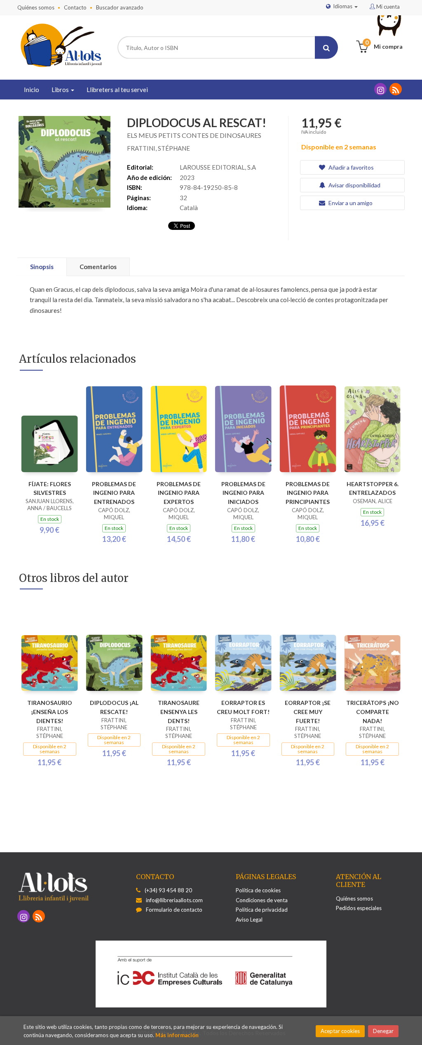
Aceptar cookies (340, 1031)
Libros (61, 89)
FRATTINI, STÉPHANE (158, 148)
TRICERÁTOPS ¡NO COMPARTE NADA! (372, 711)
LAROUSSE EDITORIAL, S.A (218, 167)
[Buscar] (326, 47)
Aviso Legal (249, 919)
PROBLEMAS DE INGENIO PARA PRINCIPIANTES (308, 493)
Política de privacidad (262, 909)
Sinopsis (42, 266)
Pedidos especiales (359, 908)
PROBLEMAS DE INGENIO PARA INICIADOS (243, 493)
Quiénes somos (35, 7)
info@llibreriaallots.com (174, 900)
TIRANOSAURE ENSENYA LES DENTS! (178, 711)
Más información (177, 1035)
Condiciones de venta (262, 900)
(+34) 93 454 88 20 (168, 890)
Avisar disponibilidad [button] (353, 185)
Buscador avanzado (119, 7)
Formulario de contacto (174, 909)
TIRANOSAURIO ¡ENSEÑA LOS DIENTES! (49, 711)
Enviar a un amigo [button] (350, 202)
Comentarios (98, 266)
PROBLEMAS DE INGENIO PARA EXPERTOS (179, 493)
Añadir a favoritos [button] (350, 167)
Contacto (75, 7)
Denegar (383, 1031)
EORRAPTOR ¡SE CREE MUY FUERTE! (308, 711)
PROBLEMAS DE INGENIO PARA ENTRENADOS (114, 493)
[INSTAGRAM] (380, 89)
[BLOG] (395, 89)
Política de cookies (258, 890)
